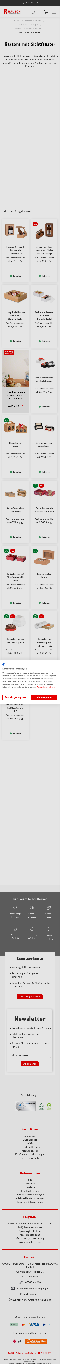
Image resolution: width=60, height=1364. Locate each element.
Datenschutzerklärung (46, 687)
